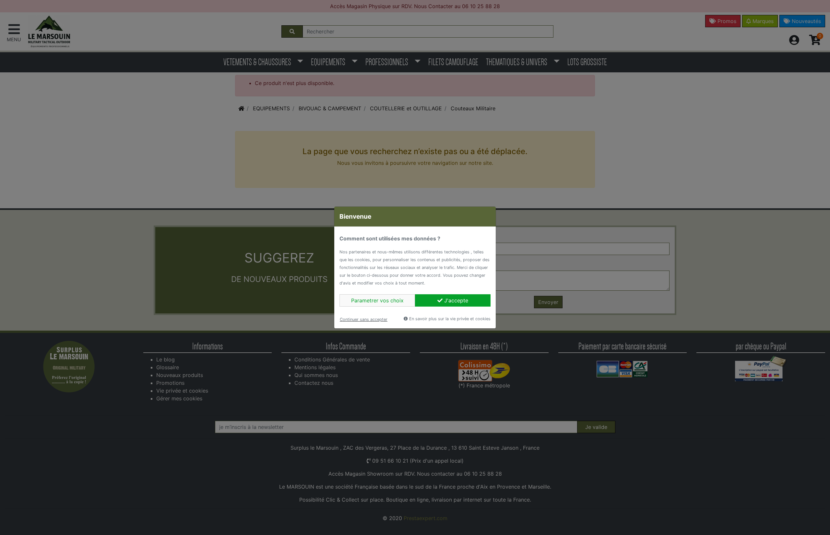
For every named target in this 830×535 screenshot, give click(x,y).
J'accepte (455, 300)
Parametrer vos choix (377, 300)
